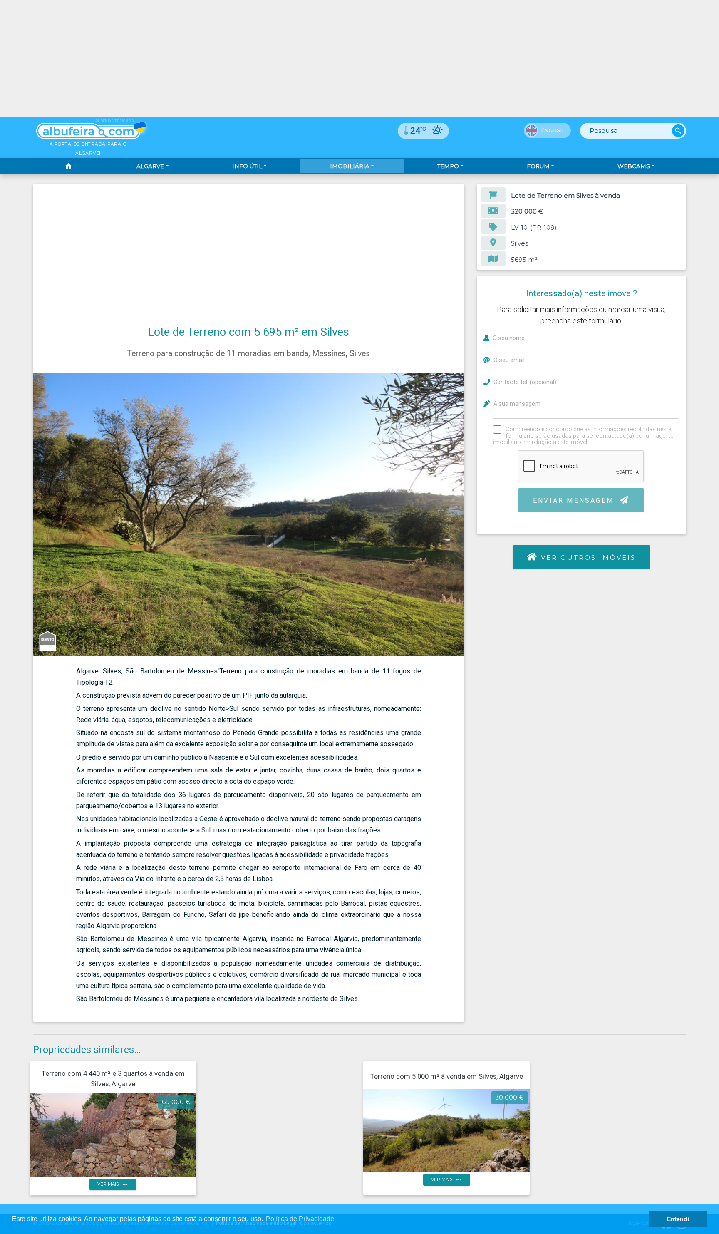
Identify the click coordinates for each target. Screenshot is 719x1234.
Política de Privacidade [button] (300, 1218)
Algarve (150, 166)
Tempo (448, 166)
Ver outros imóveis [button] (588, 557)
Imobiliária (349, 166)
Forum (538, 166)
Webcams (633, 166)
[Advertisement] (248, 259)
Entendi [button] (678, 1219)
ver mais (113, 1184)
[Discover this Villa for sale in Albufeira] (359, 58)
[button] (457, 380)
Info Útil (247, 166)
